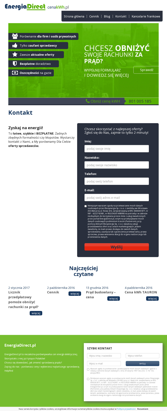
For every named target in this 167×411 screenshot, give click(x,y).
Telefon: (90, 174)
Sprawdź (146, 70)
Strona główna (74, 16)
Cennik (94, 16)
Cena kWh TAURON (141, 292)
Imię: (88, 141)
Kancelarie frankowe (146, 16)
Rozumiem (142, 409)
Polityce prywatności (126, 409)
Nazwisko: (91, 157)
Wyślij (117, 247)
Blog (107, 16)
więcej (36, 313)
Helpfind (8, 370)
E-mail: (89, 190)
